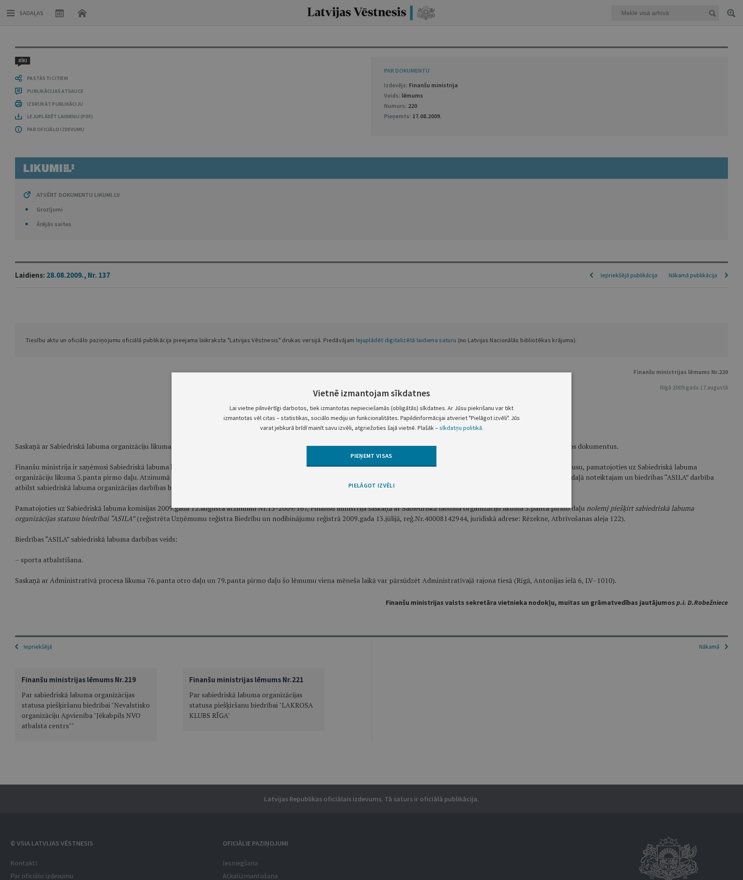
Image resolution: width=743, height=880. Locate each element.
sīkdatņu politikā (460, 428)
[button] (371, 486)
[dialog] (371, 440)
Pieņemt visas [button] (371, 456)
